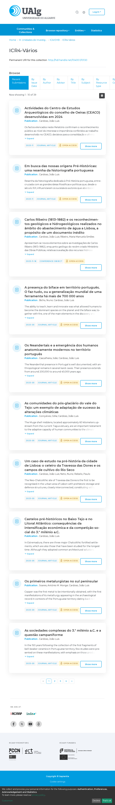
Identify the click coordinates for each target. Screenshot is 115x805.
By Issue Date (34, 82)
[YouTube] (30, 724)
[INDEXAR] (31, 713)
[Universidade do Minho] (13, 760)
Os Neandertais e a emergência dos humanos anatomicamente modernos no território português (61, 349)
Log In (96, 12)
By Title (73, 81)
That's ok (107, 800)
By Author (47, 81)
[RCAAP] (39, 724)
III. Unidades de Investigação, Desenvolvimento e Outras (33, 40)
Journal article (46, 145)
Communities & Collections (25, 31)
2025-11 (29, 145)
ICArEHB (55, 40)
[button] (84, 12)
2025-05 (30, 325)
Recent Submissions (19, 81)
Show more (91, 146)
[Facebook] (13, 724)
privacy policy (38, 795)
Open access (69, 145)
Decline (96, 800)
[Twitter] (22, 724)
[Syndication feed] (102, 95)
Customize (7, 800)
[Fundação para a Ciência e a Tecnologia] (25, 753)
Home (12, 40)
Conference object (51, 261)
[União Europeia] (70, 759)
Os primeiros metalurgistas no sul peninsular (61, 581)
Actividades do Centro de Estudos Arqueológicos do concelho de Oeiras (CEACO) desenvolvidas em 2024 (62, 112)
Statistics (96, 30)
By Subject (85, 81)
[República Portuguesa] (77, 752)
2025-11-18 (31, 261)
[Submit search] (77, 12)
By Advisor (61, 81)
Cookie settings (57, 781)
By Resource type (101, 82)
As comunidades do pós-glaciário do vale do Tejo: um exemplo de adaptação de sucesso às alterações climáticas (62, 407)
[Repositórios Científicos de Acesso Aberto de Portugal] (16, 713)
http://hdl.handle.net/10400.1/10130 (67, 60)
